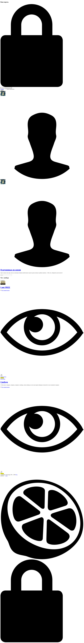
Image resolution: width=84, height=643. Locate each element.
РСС (17, 474)
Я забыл (2, 89)
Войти (2, 90)
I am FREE (5, 287)
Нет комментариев (5, 290)
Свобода (4, 382)
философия (2, 379)
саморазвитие (3, 376)
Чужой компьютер (10, 89)
